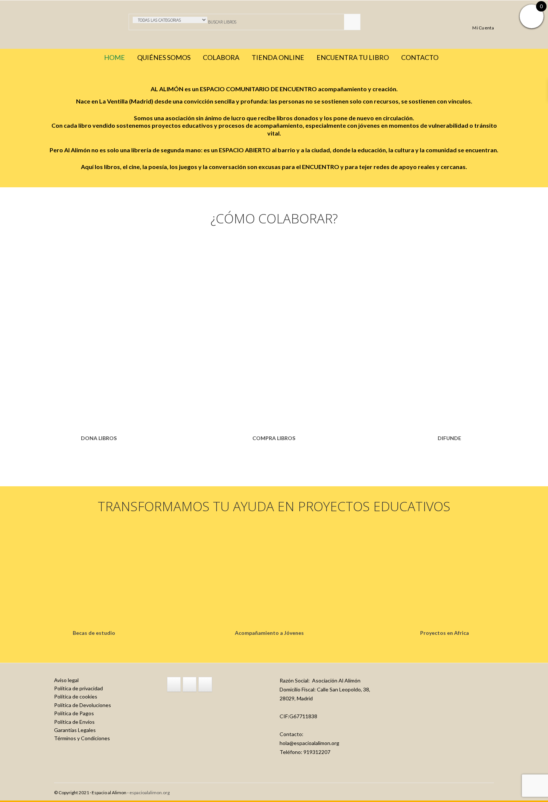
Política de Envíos (74, 722)
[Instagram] (189, 684)
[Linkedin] (205, 684)
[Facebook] (174, 684)
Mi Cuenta (483, 27)
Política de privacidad (78, 688)
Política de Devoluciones (82, 705)
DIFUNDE (449, 438)
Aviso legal (66, 680)
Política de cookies (75, 696)
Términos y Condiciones (82, 738)
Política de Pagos (74, 713)
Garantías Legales (75, 730)
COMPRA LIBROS (273, 438)
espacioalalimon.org (149, 792)
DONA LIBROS (99, 438)
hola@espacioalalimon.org (309, 743)
